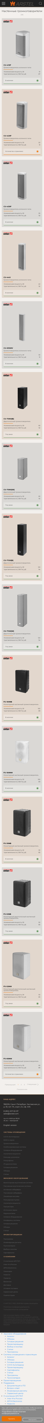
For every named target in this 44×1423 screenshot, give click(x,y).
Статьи (6, 1174)
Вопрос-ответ (13, 1388)
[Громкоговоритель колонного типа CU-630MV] (22, 327)
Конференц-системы (12, 1220)
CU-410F (7, 65)
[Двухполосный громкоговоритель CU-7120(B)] (22, 539)
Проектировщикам (12, 1380)
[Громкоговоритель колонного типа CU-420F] (22, 115)
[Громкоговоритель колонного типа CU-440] (22, 256)
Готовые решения (11, 1167)
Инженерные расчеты (12, 1242)
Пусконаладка (9, 1246)
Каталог (10, 1336)
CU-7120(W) (9, 631)
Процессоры (9, 1206)
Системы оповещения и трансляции (20, 1354)
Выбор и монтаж (10, 1249)
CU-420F (7, 136)
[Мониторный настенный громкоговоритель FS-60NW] (22, 1038)
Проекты (7, 1278)
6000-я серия (9, 1140)
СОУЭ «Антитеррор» (11, 1137)
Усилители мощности (12, 1154)
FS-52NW (8, 986)
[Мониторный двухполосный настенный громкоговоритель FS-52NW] (22, 966)
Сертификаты (9, 1253)
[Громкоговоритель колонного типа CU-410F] (22, 44)
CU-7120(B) (8, 560)
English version (10, 1125)
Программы (8, 1239)
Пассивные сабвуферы (13, 1193)
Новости (7, 1275)
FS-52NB (7, 914)
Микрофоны (8, 1160)
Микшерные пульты (11, 1200)
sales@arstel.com (11, 1114)
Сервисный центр (11, 1292)
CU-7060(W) (9, 490)
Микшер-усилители (11, 1157)
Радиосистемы (9, 1213)
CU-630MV (8, 348)
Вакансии (7, 1281)
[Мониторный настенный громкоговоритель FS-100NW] (22, 752)
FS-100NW (8, 773)
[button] (3, 3)
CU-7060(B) (9, 419)
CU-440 (7, 277)
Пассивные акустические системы (17, 1186)
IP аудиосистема (10, 1164)
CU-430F (7, 206)
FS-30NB (7, 843)
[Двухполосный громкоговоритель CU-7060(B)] (22, 398)
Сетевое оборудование (13, 1150)
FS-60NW (8, 1059)
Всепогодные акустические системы (18, 1183)
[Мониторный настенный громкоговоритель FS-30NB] (22, 822)
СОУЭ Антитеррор (15, 1365)
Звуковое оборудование (15, 1334)
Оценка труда (9, 1295)
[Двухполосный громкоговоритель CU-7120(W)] (22, 610)
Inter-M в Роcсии (14, 1398)
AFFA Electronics (10, 1268)
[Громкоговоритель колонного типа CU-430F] (22, 186)
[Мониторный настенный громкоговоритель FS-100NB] (22, 681)
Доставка (7, 1285)
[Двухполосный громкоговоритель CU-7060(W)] (22, 469)
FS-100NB (8, 702)
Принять (11, 1419)
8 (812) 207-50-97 (11, 1111)
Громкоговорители (11, 1143)
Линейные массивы (11, 1196)
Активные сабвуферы (12, 1189)
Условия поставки (11, 1288)
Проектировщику (15, 1344)
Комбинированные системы (15, 1147)
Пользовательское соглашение (16, 1309)
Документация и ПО (16, 1386)
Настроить (32, 1419)
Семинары (8, 1271)
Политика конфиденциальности (16, 1307)
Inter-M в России (10, 1264)
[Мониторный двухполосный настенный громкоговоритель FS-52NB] (22, 893)
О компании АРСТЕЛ (12, 1261)
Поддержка (9, 1383)
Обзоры (7, 1171)
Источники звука (10, 1210)
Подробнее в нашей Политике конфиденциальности (14, 1412)
